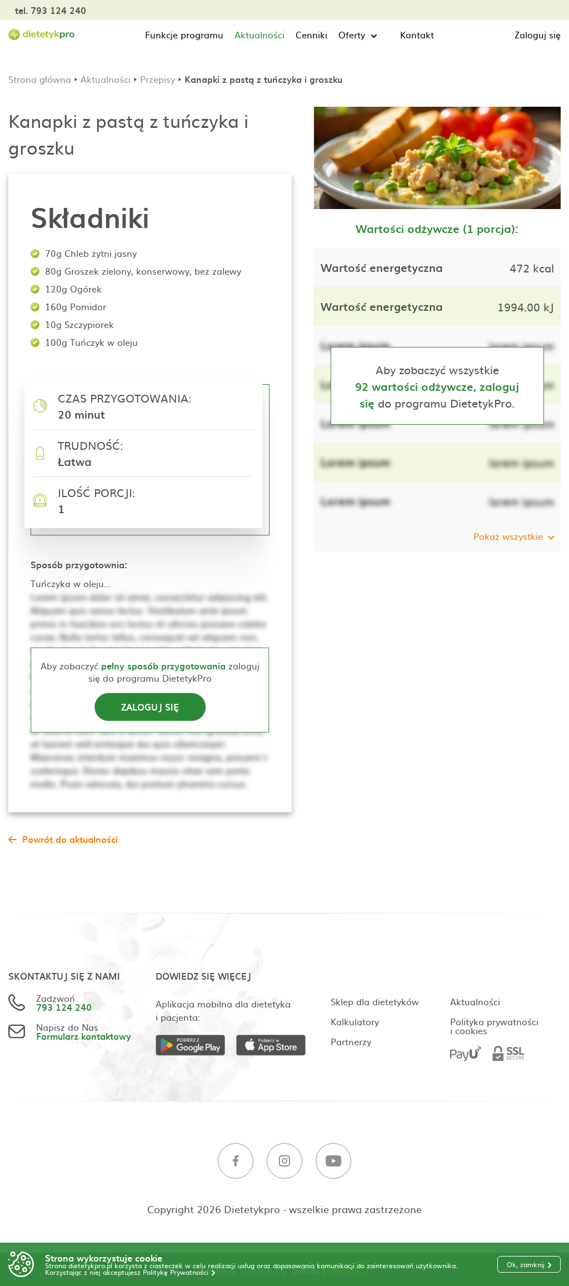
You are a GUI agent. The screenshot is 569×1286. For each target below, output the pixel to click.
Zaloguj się (538, 34)
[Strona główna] (41, 35)
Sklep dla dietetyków (375, 1001)
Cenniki (311, 34)
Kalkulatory (355, 1021)
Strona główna (39, 79)
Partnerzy (351, 1041)
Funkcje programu (184, 34)
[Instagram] (284, 1161)
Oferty (351, 34)
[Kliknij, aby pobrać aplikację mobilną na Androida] (196, 1045)
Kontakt (417, 34)
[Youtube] (333, 1161)
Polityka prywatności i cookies (494, 1026)
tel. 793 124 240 (50, 10)
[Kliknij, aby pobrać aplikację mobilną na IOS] (276, 1045)
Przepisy (157, 79)
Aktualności (259, 34)
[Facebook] (235, 1161)
